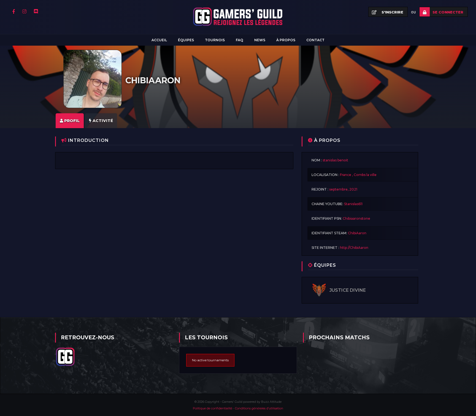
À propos (285, 40)
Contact (315, 40)
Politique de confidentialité (213, 408)
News (259, 40)
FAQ (239, 40)
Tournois (215, 40)
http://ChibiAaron (354, 248)
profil (71, 120)
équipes (186, 40)
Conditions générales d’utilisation (259, 408)
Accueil (159, 40)
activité (102, 120)
